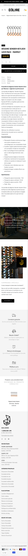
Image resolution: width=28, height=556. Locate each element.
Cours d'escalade (6, 523)
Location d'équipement (7, 493)
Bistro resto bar (5, 530)
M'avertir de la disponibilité (13, 71)
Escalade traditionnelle (7, 481)
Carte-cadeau (5, 496)
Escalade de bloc (5, 474)
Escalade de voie (5, 476)
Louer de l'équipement (20, 4)
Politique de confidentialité (8, 508)
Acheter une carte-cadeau (9, 4)
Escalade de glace (6, 479)
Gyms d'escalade (6, 520)
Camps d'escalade (6, 525)
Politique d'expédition (7, 506)
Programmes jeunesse (7, 528)
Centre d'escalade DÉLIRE (21, 546)
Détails (21, 1)
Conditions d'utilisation (7, 511)
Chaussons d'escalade (7, 471)
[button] (1, 1)
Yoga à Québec (5, 533)
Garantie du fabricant (7, 503)
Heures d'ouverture (6, 535)
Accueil (3, 15)
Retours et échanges (7, 501)
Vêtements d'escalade (7, 484)
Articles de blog (5, 513)
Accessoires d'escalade (7, 486)
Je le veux (7, 300)
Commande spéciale (6, 498)
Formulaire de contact (7, 435)
